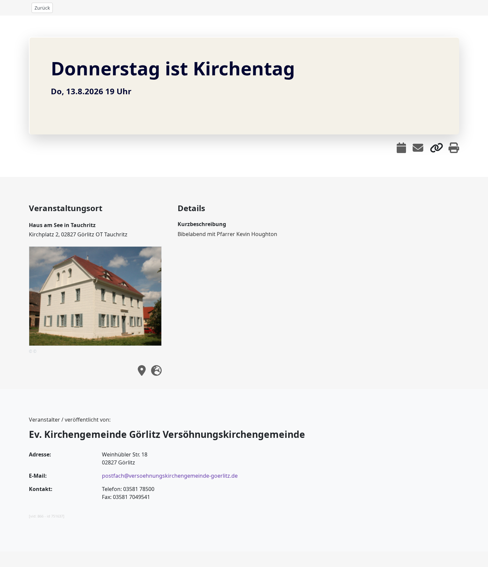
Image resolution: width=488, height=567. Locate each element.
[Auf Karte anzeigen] (142, 370)
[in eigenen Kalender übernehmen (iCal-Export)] (401, 148)
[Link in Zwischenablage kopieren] (436, 148)
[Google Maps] (156, 370)
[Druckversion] (453, 148)
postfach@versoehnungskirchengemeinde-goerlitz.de (170, 475)
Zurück (42, 8)
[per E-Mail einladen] (418, 148)
